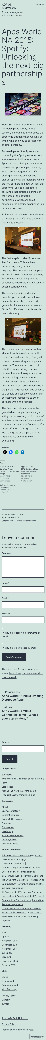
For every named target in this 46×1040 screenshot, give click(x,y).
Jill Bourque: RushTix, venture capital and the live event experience (23, 884)
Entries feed (8, 981)
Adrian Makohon (12, 517)
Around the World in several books (19, 791)
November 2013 (10, 961)
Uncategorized (9, 839)
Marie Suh (7, 124)
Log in (5, 977)
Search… (6, 742)
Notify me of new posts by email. (19, 648)
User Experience (10, 843)
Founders (6, 823)
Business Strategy (11, 811)
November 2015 (10, 949)
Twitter (5, 1004)
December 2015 (9, 944)
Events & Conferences (26, 521)
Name (5, 583)
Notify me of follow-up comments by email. (21, 635)
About (5, 807)
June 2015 (7, 953)
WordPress (27, 1029)
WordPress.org (9, 989)
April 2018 (7, 936)
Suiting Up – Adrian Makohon (16, 855)
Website (6, 613)
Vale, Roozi (7, 787)
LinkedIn (6, 999)
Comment (7, 553)
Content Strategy (10, 815)
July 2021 (6, 932)
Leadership (7, 831)
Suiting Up (7, 774)
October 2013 (8, 965)
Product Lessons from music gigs (18, 795)
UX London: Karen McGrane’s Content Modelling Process (22, 916)
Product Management (12, 835)
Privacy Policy (9, 995)
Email (5, 598)
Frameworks (8, 827)
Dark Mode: (35, 1037)
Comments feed (10, 985)
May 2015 (6, 957)
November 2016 (10, 940)
